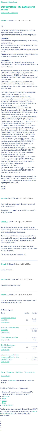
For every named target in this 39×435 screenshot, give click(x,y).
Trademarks (5, 396)
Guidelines (19, 372)
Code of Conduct (7, 405)
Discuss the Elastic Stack (9, 2)
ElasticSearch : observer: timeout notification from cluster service (10, 357)
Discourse (12, 380)
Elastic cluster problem (9, 337)
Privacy (4, 401)
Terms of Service (29, 372)
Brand (4, 403)
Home (3, 372)
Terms (4, 398)
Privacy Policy (5, 376)
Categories (10, 372)
